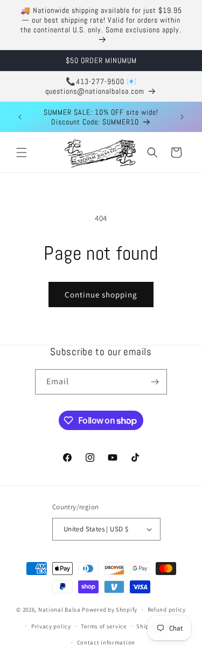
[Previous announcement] (20, 117)
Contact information (106, 642)
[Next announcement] (182, 117)
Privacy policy (51, 626)
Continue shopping (101, 294)
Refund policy (167, 609)
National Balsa (59, 609)
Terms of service (103, 626)
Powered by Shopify (109, 609)
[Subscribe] (154, 381)
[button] (21, 152)
